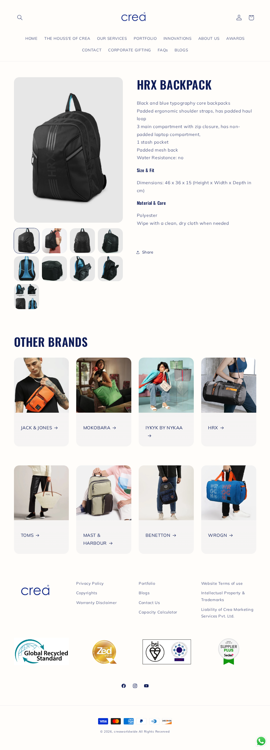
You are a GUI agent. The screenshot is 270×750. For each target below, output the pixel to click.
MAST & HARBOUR (95, 539)
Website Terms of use (222, 583)
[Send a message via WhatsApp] (261, 741)
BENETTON (158, 535)
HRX (213, 427)
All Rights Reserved (154, 731)
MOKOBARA (96, 427)
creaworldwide (126, 731)
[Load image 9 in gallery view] (26, 296)
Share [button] (147, 252)
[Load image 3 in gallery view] (82, 241)
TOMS (27, 535)
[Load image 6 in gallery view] (54, 268)
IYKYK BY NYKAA (164, 427)
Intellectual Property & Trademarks (223, 596)
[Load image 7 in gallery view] (82, 268)
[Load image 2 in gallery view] (54, 241)
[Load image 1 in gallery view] (26, 241)
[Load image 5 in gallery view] (26, 268)
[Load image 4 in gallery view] (110, 241)
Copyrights (86, 592)
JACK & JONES (36, 427)
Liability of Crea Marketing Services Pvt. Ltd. (227, 613)
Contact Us (149, 602)
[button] (20, 18)
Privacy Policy (90, 583)
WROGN (217, 535)
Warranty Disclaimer (96, 602)
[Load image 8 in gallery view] (110, 268)
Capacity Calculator (158, 612)
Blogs (144, 592)
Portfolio (147, 583)
